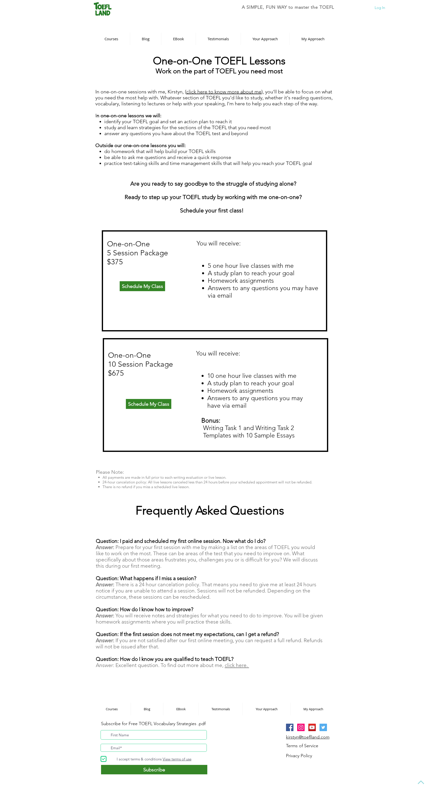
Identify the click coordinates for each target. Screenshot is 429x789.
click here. (237, 665)
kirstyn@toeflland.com (307, 737)
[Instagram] (301, 727)
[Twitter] (323, 727)
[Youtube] (312, 727)
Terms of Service (302, 746)
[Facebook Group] (289, 727)
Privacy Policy (299, 755)
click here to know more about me (223, 92)
